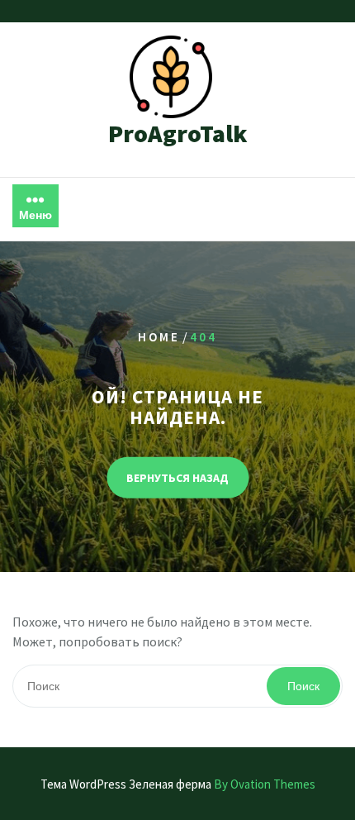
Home (159, 336)
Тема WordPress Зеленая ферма (177, 784)
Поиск (303, 686)
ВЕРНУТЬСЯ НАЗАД (177, 477)
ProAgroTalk (178, 133)
